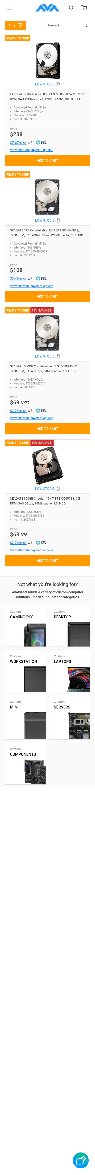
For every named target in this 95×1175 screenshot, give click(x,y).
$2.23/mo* (18, 411)
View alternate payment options (31, 150)
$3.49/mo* (18, 278)
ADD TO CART (47, 160)
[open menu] (9, 7)
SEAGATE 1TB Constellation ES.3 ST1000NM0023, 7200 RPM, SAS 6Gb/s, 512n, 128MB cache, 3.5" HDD (46, 232)
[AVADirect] (47, 8)
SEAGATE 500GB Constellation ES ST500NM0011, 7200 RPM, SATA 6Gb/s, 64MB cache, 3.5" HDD (44, 368)
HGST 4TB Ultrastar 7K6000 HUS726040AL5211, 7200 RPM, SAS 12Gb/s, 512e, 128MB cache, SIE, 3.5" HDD (47, 96)
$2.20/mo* (18, 543)
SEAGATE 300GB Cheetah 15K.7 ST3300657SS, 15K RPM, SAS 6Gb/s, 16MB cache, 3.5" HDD (45, 501)
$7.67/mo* (18, 142)
